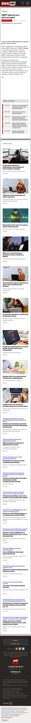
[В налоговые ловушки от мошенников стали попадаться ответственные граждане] (15, 163)
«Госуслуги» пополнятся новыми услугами (14, 586)
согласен (4, 708)
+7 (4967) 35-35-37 (15, 666)
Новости (15, 640)
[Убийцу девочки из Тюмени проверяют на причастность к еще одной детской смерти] (15, 618)
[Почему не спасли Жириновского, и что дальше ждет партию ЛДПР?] (15, 511)
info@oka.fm (15, 671)
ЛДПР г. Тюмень (23, 48)
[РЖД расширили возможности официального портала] (15, 440)
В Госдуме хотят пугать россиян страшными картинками (13, 461)
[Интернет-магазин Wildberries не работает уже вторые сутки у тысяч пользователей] (15, 530)
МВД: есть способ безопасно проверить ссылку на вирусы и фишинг (13, 254)
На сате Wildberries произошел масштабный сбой (13, 552)
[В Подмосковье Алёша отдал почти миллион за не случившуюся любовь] (15, 493)
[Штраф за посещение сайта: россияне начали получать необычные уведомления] (15, 344)
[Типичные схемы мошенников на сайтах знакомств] (15, 193)
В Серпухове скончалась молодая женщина (18, 112)
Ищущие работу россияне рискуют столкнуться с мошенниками (14, 377)
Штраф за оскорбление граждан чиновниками (18, 131)
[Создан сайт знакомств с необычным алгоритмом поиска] (15, 312)
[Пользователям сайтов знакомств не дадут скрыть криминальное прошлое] (15, 280)
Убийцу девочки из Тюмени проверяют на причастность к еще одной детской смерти (14, 622)
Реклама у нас (15, 643)
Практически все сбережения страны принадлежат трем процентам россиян (20, 106)
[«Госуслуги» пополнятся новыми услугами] (15, 583)
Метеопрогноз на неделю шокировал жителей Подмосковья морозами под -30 (15, 604)
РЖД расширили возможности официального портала (13, 443)
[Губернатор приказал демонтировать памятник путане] (15, 567)
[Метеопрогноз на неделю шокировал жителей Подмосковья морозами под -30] (15, 601)
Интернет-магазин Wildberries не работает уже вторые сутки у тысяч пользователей (15, 534)
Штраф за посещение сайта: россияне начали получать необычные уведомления (15, 348)
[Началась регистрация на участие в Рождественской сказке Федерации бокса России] (15, 421)
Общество (4, 11)
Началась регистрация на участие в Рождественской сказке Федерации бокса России (15, 425)
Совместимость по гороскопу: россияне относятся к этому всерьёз (15, 405)
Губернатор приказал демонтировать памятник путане (15, 570)
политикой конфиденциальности (10, 716)
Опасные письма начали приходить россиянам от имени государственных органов (15, 479)
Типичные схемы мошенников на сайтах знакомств (14, 196)
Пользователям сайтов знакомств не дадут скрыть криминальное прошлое (15, 284)
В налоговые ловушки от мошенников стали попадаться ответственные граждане (13, 167)
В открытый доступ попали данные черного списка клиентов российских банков (19, 118)
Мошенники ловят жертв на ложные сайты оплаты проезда (15, 225)
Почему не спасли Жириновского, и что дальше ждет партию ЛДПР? (15, 514)
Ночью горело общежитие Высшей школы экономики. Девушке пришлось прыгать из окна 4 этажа (19, 125)
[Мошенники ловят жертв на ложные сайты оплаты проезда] (15, 222)
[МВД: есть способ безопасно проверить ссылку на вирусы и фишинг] (15, 251)
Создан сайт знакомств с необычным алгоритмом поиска (15, 315)
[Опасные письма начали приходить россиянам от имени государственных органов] (15, 476)
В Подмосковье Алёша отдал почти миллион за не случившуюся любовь (15, 496)
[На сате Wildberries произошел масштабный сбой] (15, 550)
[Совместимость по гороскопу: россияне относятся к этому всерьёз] (15, 402)
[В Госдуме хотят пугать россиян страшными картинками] (15, 458)
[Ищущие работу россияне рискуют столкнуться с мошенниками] (15, 374)
